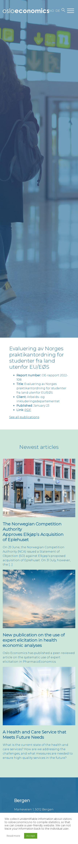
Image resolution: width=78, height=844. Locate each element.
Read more (13, 835)
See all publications (24, 417)
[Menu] (70, 10)
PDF (27, 410)
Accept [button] (30, 835)
